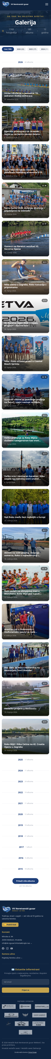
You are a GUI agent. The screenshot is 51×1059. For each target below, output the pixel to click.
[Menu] (46, 4)
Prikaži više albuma (25, 881)
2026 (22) (20, 49)
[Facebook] (3, 948)
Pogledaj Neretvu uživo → (12, 958)
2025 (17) (32, 49)
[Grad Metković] (9, 1006)
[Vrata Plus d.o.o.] (42, 1006)
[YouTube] (11, 948)
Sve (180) (8, 49)
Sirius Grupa (32, 1052)
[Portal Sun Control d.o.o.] (8, 1023)
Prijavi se (25, 990)
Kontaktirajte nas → (24, 943)
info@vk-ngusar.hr (9, 943)
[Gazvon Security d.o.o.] (25, 1015)
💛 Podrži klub (10, 924)
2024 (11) (44, 49)
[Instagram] (7, 948)
